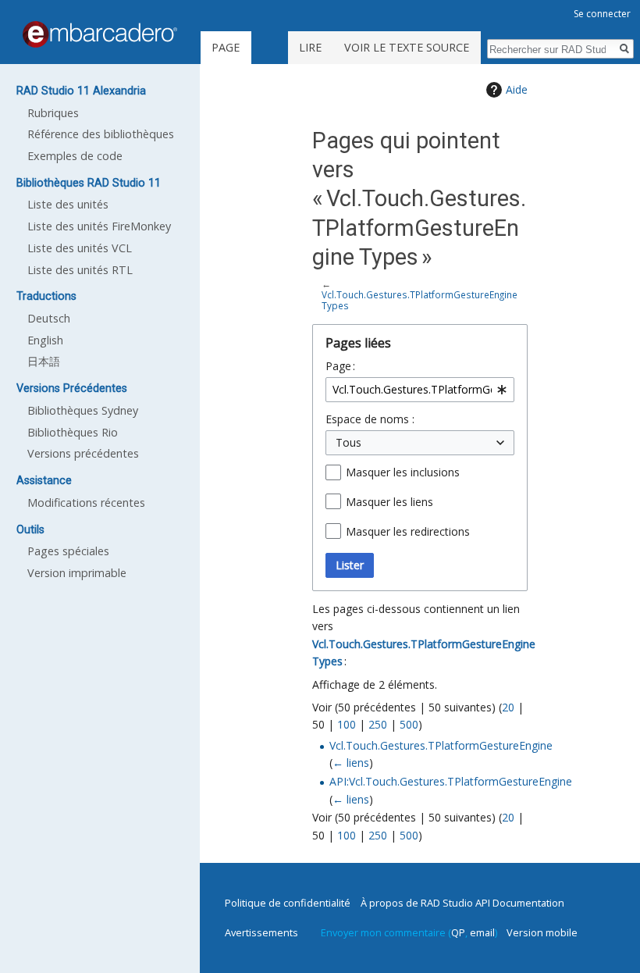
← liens (350, 762)
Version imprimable (76, 572)
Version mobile (542, 932)
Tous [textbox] (348, 442)
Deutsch (48, 318)
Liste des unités (67, 204)
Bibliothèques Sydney (82, 410)
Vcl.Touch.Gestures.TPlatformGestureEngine (441, 745)
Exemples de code (75, 155)
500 (409, 724)
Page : (340, 365)
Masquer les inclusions (403, 472)
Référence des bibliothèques (100, 134)
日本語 (43, 361)
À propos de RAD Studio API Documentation (462, 903)
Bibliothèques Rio (72, 432)
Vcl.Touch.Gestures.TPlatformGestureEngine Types (419, 300)
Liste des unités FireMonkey (99, 226)
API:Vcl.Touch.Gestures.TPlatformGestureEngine (450, 781)
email (482, 932)
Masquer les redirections (408, 531)
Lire (310, 47)
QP (458, 932)
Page (226, 47)
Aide (517, 89)
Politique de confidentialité (287, 903)
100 (346, 724)
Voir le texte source (406, 47)
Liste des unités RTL (80, 269)
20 (508, 707)
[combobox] (419, 389)
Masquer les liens (389, 501)
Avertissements (261, 932)
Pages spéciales (68, 551)
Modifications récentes (86, 502)
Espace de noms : (369, 419)
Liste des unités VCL (79, 248)
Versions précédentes (83, 453)
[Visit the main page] (100, 34)
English (45, 340)
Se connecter (602, 13)
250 (377, 724)
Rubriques (53, 112)
